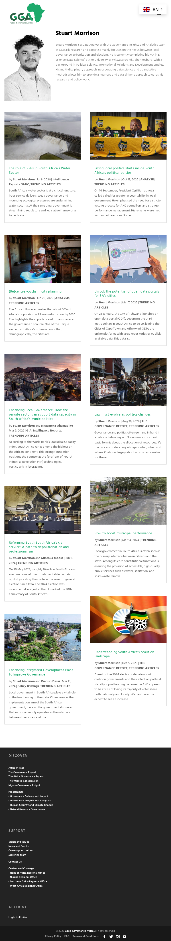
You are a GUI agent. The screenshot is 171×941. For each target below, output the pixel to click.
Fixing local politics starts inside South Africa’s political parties (124, 171)
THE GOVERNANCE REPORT (120, 424)
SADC (25, 184)
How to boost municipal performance (123, 533)
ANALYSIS (62, 298)
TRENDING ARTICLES (46, 184)
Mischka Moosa (52, 558)
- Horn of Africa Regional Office (26, 873)
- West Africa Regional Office (25, 886)
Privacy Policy (53, 936)
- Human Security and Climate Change (30, 805)
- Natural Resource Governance (26, 809)
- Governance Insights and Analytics (29, 800)
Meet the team (17, 855)
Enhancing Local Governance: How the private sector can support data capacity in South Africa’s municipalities (42, 415)
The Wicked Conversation (23, 781)
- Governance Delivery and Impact (28, 796)
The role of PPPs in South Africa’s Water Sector (39, 171)
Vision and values (18, 842)
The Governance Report (22, 772)
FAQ (66, 936)
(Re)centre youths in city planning (35, 291)
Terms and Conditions (85, 936)
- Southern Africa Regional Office (27, 881)
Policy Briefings (28, 686)
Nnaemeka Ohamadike (57, 425)
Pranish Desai (50, 681)
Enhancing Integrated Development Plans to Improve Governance (41, 672)
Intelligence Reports (47, 430)
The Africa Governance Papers (25, 776)
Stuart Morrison (24, 179)
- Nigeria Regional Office (22, 877)
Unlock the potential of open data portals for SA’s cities (126, 294)
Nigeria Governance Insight (24, 785)
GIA (29, 430)
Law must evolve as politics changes (122, 414)
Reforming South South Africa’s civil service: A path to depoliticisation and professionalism (39, 547)
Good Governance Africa (79, 931)
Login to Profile (17, 917)
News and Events (18, 846)
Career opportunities (20, 850)
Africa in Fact (16, 768)
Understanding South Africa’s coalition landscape (124, 654)
